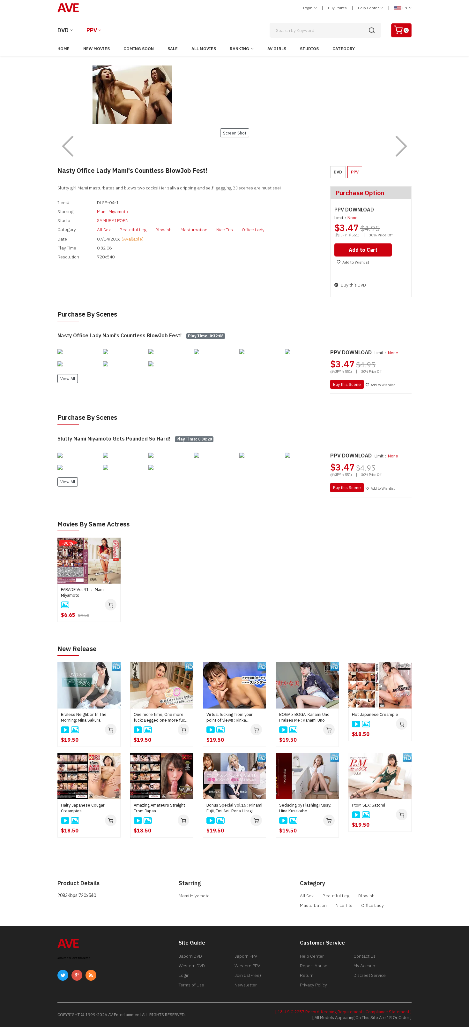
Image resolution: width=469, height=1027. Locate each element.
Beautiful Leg (133, 230)
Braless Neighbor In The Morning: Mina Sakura (84, 717)
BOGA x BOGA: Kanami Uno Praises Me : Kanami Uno (304, 717)
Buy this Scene (347, 384)
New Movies (96, 48)
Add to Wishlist (355, 262)
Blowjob (163, 230)
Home (63, 48)
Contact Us (365, 956)
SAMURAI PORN (113, 220)
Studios (309, 48)
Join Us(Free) (247, 975)
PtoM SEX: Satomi (368, 805)
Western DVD (192, 966)
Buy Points (337, 7)
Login (308, 7)
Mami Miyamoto (112, 211)
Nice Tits (224, 230)
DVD (63, 30)
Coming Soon (138, 48)
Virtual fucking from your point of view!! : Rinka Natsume (229, 717)
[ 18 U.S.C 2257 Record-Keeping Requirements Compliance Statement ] (343, 1012)
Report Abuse (313, 966)
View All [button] (67, 378)
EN (404, 7)
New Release (76, 648)
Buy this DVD (353, 285)
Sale (173, 48)
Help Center (369, 7)
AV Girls (276, 48)
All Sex (104, 230)
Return (307, 975)
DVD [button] (338, 172)
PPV (91, 30)
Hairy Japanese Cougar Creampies (83, 808)
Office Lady (253, 230)
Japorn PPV (245, 956)
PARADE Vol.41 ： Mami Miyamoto (83, 592)
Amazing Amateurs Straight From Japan (159, 808)
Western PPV (247, 966)
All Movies (203, 48)
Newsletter (245, 985)
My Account (365, 966)
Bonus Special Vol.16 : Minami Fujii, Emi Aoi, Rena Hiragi (234, 808)
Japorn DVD (190, 956)
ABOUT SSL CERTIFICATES (73, 958)
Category (343, 48)
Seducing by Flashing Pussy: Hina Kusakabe (305, 808)
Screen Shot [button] (234, 132)
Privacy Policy (313, 985)
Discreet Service (370, 975)
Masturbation (194, 230)
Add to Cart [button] (363, 250)
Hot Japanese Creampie (375, 714)
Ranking (239, 48)
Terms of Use (191, 985)
